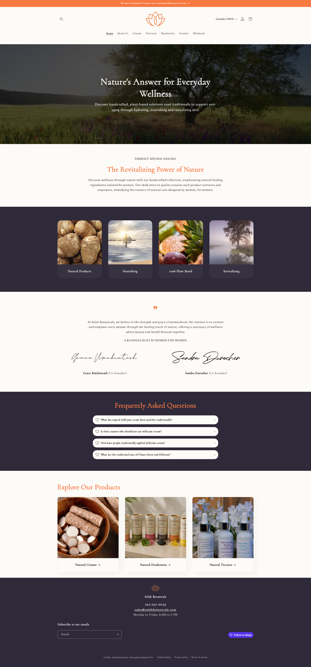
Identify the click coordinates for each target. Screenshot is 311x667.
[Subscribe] (117, 634)
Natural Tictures (221, 565)
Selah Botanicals (120, 657)
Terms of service (199, 657)
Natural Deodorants (153, 565)
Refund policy (164, 657)
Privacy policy (181, 657)
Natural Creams (86, 565)
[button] (61, 19)
